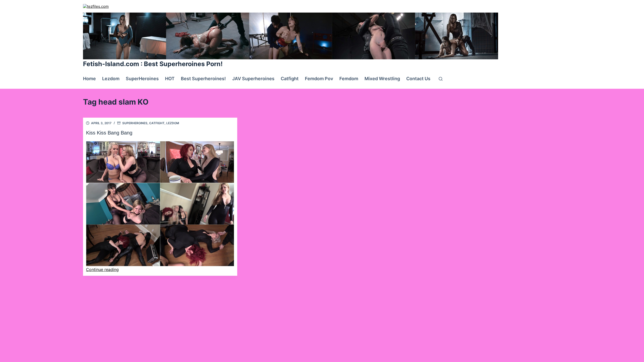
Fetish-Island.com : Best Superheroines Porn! (153, 64)
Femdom (348, 78)
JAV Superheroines (253, 78)
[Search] (440, 79)
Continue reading (102, 269)
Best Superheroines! (203, 78)
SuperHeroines (142, 78)
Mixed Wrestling (382, 78)
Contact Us (418, 78)
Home (89, 78)
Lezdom (110, 78)
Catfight (290, 78)
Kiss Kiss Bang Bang (109, 132)
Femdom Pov (319, 78)
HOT (170, 78)
